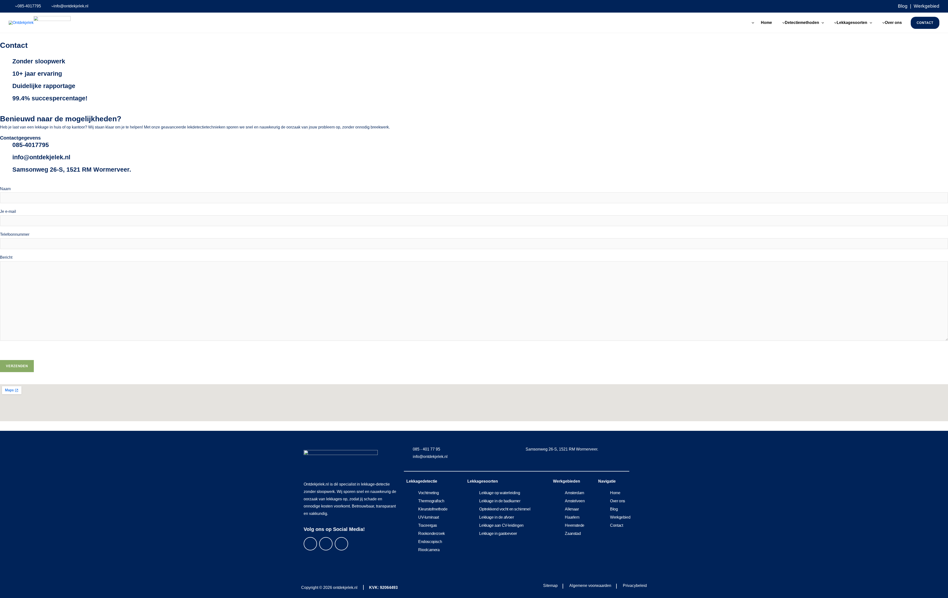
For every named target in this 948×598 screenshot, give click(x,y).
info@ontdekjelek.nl (41, 157)
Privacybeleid (635, 585)
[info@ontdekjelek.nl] (6, 159)
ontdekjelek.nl (345, 587)
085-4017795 (30, 144)
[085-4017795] (6, 147)
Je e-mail (8, 211)
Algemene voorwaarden (590, 585)
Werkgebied (926, 6)
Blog (903, 6)
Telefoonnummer (14, 234)
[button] (821, 22)
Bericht (6, 257)
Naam (5, 189)
